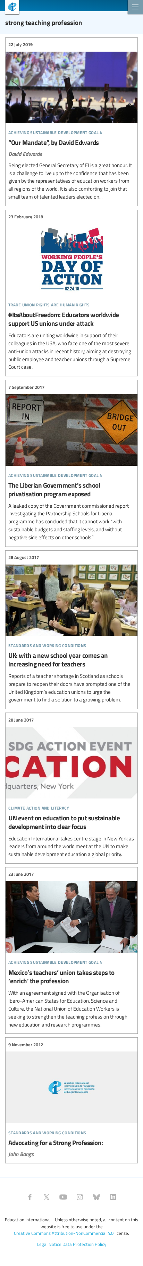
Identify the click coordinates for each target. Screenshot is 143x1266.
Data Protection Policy (84, 1244)
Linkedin (113, 1197)
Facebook (30, 1197)
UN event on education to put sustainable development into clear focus (71, 787)
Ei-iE (9, 8)
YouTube (63, 1197)
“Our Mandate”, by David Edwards (71, 121)
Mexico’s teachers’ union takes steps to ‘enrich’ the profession (71, 949)
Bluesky (96, 1197)
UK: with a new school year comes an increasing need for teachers (71, 629)
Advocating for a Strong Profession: (71, 1099)
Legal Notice (49, 1244)
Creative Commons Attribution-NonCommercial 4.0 (63, 1233)
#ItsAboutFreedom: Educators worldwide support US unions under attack (71, 292)
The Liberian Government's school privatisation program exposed (71, 462)
